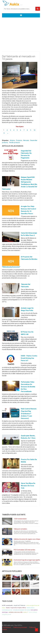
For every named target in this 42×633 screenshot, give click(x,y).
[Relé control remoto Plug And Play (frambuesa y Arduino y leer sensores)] (10, 413)
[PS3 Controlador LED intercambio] (7, 552)
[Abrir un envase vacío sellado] (15, 584)
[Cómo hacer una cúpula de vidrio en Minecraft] (6, 592)
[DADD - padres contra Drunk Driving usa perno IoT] (10, 360)
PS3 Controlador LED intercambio (24, 550)
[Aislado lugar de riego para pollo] (10, 312)
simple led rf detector (19, 605)
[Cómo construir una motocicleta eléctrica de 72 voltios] (15, 577)
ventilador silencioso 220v (16, 612)
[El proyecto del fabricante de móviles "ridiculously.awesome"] (10, 261)
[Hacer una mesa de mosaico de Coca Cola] (10, 488)
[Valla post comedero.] (7, 531)
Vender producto (14, 142)
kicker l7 (25, 612)
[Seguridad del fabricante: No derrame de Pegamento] (10, 155)
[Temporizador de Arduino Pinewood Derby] (6, 577)
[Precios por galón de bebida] (10, 464)
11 (4, 133)
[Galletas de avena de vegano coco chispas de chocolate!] (7, 541)
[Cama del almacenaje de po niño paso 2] (10, 237)
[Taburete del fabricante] (10, 289)
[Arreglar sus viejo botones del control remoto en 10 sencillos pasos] (10, 211)
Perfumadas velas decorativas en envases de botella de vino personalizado (28, 386)
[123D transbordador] (7, 521)
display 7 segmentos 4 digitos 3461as (16, 607)
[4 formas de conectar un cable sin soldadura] (25, 592)
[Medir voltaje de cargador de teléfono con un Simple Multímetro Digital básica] (15, 592)
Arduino (12, 140)
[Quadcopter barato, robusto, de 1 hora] (10, 440)
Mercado (26, 140)
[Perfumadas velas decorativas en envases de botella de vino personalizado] (10, 386)
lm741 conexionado (7, 605)
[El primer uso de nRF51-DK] (10, 336)
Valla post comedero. (20, 529)
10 (34, 130)
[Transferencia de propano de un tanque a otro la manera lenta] (34, 577)
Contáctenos (7, 627)
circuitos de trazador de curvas (21, 610)
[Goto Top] (36, 630)
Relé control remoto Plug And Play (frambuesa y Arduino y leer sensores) (28, 413)
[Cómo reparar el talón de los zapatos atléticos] (25, 577)
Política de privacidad (20, 627)
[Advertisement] (21, 32)
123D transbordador (20, 519)
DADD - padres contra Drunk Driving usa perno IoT (29, 358)
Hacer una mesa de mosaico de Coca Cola (28, 485)
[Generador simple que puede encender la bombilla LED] (34, 592)
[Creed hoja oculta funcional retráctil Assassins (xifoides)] (34, 584)
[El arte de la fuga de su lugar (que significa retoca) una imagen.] (7, 562)
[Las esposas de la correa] (6, 584)
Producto (19, 140)
